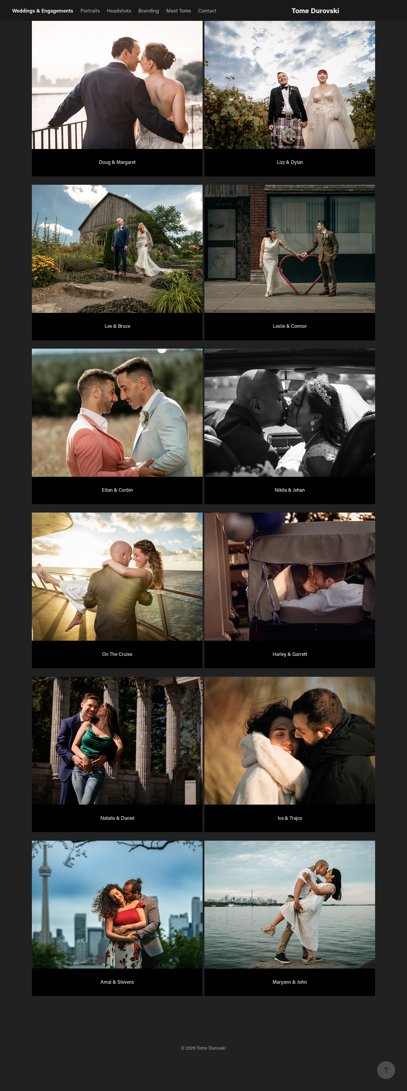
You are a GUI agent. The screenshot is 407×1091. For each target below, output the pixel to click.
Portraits (90, 10)
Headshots (119, 10)
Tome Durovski (315, 10)
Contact (207, 10)
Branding (148, 10)
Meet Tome (178, 10)
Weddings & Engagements (42, 10)
